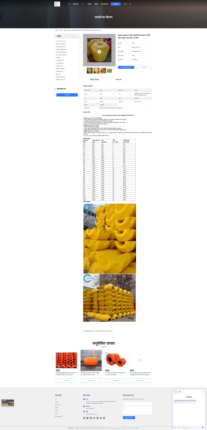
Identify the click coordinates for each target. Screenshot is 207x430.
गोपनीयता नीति (71, 428)
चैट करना (115, 4)
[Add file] (175, 427)
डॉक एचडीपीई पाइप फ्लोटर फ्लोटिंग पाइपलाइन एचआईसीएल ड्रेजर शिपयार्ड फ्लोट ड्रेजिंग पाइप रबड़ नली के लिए (140, 374)
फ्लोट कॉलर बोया (109, 331)
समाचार (57, 410)
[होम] (57, 4)
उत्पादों (82, 4)
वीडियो (56, 408)
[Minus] (203, 392)
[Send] (203, 427)
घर (69, 4)
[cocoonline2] (104, 418)
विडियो (96, 4)
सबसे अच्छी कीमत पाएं (126, 67)
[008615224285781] (101, 418)
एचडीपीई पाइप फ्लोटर (90, 331)
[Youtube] (97, 418)
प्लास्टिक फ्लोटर (100, 331)
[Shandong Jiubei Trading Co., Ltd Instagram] (94, 418)
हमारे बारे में (75, 4)
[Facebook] (91, 418)
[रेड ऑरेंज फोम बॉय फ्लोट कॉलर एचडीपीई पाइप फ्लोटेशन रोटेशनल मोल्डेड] (91, 360)
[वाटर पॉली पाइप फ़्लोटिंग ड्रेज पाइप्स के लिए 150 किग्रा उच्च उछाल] (115, 360)
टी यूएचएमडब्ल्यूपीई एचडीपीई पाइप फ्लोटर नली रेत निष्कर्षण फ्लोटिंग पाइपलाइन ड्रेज (66, 373)
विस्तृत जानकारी (94, 79)
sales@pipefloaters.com (92, 414)
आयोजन (89, 4)
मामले (56, 413)
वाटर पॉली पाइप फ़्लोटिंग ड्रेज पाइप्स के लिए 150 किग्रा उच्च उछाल (115, 373)
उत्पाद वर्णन (118, 79)
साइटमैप (76, 428)
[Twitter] (87, 418)
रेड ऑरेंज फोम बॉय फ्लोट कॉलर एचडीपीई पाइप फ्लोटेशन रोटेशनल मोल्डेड (90, 373)
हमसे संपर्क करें (104, 4)
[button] (58, 364)
